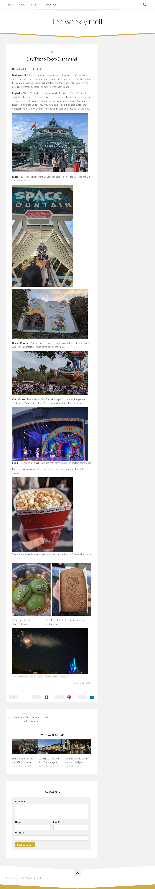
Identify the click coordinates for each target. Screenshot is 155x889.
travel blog (64, 676)
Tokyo (47, 676)
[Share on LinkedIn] (86, 697)
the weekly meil (77, 21)
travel (55, 676)
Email (56, 822)
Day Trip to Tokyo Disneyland (52, 59)
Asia (52, 52)
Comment (20, 801)
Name (18, 822)
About (23, 4)
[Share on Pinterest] (63, 697)
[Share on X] (17, 697)
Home (11, 4)
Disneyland (23, 676)
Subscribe (50, 4)
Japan (40, 676)
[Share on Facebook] (40, 697)
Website (19, 832)
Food (33, 676)
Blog (34, 4)
